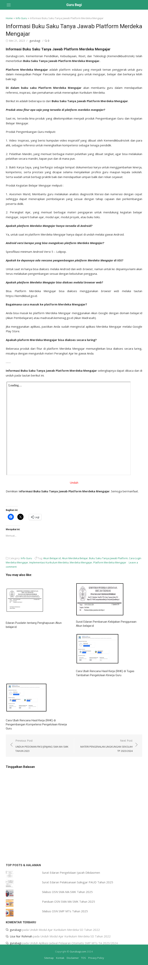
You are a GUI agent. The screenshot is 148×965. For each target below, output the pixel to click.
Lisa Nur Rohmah (21, 936)
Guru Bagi (74, 5)
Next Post (106, 746)
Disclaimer (73, 958)
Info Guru (21, 18)
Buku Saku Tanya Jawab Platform (108, 558)
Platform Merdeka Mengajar (109, 562)
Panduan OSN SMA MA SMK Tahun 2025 (68, 901)
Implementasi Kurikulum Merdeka (49, 562)
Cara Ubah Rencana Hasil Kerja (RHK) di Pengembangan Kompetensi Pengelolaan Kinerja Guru (36, 724)
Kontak (60, 958)
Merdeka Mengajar (81, 562)
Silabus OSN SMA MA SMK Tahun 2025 (67, 892)
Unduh (74, 482)
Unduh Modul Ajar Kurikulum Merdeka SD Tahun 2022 (64, 930)
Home (9, 18)
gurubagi (34, 40)
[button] (25, 599)
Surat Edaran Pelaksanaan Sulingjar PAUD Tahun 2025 (77, 882)
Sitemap (49, 958)
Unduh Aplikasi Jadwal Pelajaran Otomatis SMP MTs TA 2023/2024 (73, 943)
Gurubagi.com (78, 951)
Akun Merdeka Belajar (75, 558)
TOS (83, 958)
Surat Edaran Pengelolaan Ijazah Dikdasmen (71, 872)
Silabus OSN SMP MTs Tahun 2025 (65, 911)
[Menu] (9, 5)
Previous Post (41, 746)
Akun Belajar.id (52, 558)
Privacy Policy (96, 958)
